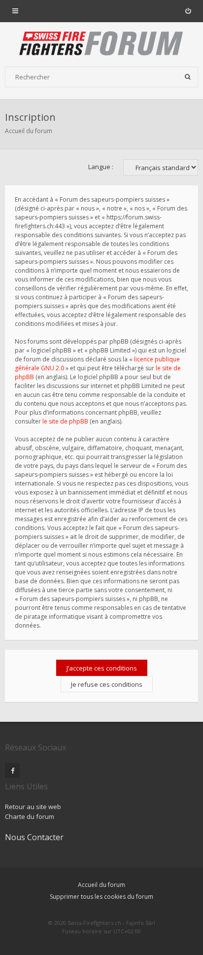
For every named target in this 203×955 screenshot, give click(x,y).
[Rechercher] (188, 77)
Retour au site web (33, 806)
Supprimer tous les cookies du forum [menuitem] (101, 896)
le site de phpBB (65, 421)
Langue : (100, 166)
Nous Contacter (34, 837)
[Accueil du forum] (101, 44)
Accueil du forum (28, 131)
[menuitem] (188, 11)
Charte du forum (29, 816)
